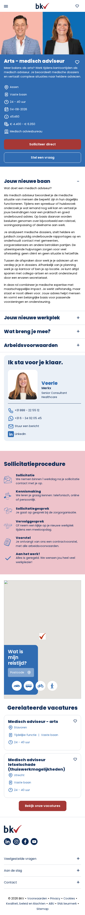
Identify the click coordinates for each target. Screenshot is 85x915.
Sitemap (43, 909)
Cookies (69, 898)
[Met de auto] (17, 686)
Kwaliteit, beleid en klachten (25, 904)
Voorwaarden (37, 898)
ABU (51, 904)
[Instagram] (16, 841)
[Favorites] (77, 6)
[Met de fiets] (40, 686)
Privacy (55, 898)
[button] (42, 636)
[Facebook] (25, 841)
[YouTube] (34, 841)
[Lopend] (52, 686)
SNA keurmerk (67, 904)
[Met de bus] (29, 686)
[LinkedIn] (7, 841)
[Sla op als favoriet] (77, 62)
